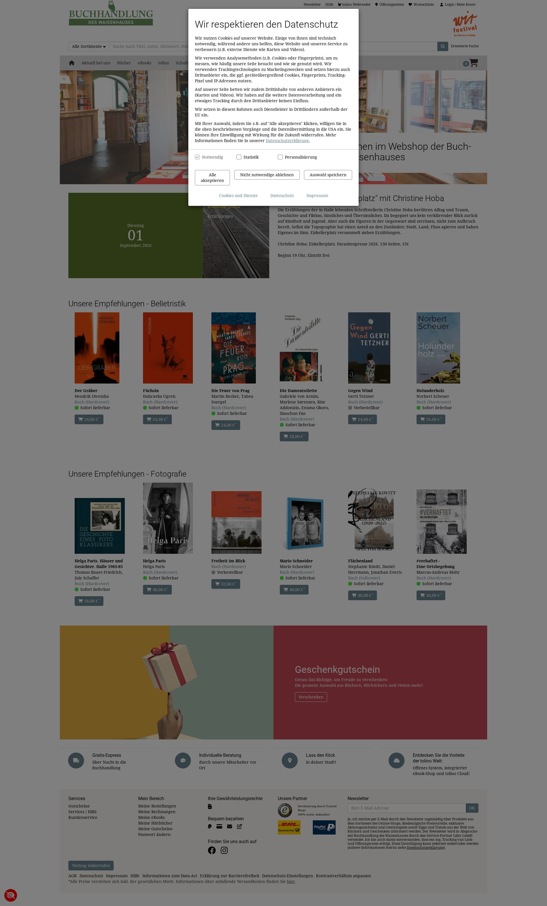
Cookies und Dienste (238, 195)
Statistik (251, 157)
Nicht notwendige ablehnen (267, 175)
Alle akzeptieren (212, 178)
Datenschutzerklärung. (288, 140)
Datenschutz (282, 195)
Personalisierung (298, 157)
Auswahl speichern (328, 175)
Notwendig (212, 157)
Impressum (317, 195)
